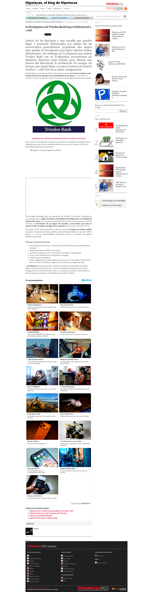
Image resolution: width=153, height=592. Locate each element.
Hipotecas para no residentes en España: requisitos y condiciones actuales (62, 15)
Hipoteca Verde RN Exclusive (41, 515)
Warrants (65, 566)
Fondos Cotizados (34, 563)
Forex (64, 581)
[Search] (125, 16)
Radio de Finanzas (102, 563)
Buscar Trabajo (67, 558)
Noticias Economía (68, 556)
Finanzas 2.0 (100, 556)
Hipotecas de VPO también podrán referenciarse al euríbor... (119, 35)
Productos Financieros (35, 558)
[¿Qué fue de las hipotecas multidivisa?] (100, 65)
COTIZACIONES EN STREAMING (37, 18)
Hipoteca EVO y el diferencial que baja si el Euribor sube (51, 511)
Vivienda (65, 561)
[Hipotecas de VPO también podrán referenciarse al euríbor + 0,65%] (102, 35)
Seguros (31, 574)
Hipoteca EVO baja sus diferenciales (44, 518)
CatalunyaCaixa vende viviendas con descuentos (121, 128)
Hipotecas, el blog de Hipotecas (51, 2)
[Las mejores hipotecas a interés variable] (106, 156)
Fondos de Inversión (34, 566)
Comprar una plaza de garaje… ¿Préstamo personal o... (119, 94)
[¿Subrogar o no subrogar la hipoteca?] (106, 141)
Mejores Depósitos (34, 581)
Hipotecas (35, 8)
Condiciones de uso (33, 587)
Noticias (42, 8)
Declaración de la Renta (69, 563)
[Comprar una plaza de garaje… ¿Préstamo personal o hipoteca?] (102, 94)
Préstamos (32, 571)
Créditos (31, 568)
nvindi (85, 22)
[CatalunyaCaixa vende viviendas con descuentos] (106, 125)
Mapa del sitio (58, 8)
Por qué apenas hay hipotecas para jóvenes (119, 78)
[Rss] (125, 9)
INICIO (28, 8)
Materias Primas (67, 578)
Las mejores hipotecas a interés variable (47, 22)
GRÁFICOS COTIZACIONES (59, 18)
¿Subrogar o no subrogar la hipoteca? (121, 140)
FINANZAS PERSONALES (82, 18)
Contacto (66, 8)
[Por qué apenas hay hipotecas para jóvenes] (102, 79)
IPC (30, 556)
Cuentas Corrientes (34, 579)
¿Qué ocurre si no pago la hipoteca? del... (118, 49)
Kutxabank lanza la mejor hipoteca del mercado (48, 513)
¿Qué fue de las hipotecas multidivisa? (117, 62)
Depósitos (31, 561)
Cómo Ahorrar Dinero (69, 569)
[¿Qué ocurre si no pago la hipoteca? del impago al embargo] (102, 50)
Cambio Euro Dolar (68, 571)
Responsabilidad (45, 587)
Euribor (49, 8)
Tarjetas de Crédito (34, 576)
